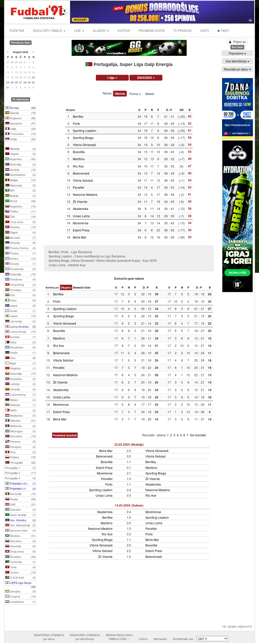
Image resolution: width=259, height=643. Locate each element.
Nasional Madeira (85, 194)
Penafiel (78, 187)
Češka (22, 211)
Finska (22, 253)
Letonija (22, 384)
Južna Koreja (22, 331)
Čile (22, 217)
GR (181, 110)
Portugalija (22, 462)
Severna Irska (22, 530)
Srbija (22, 139)
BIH (22, 190)
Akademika (80, 208)
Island (22, 305)
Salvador (22, 509)
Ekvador (22, 237)
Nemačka (22, 123)
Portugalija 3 (20, 478)
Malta (22, 410)
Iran (22, 295)
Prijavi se (239, 41)
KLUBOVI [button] (99, 30)
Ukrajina (22, 591)
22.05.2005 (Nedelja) (129, 444)
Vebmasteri (160, 639)
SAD (22, 504)
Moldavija (22, 426)
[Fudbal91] (38, 11)
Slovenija (22, 546)
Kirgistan (22, 368)
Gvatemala (22, 269)
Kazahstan (22, 347)
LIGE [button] (78, 30)
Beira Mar (79, 237)
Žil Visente (80, 201)
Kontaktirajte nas (183, 639)
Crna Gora (22, 222)
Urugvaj (22, 596)
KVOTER (124, 30)
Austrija (22, 170)
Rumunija (22, 494)
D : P (169, 110)
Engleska (22, 118)
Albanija (22, 149)
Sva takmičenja (236, 61)
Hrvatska (22, 290)
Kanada (22, 337)
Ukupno (66, 287)
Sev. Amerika (22, 520)
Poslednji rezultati (65, 435)
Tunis (22, 567)
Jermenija (22, 321)
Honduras (22, 279)
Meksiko (22, 420)
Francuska (22, 134)
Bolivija (22, 196)
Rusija (22, 499)
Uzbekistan (22, 602)
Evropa (22, 108)
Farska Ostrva (22, 248)
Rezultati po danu (236, 69)
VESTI (204, 30)
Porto (76, 123)
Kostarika (22, 379)
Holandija (22, 274)
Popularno (236, 53)
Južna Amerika (22, 326)
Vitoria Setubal (83, 180)
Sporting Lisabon (84, 130)
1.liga (111, 77)
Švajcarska (22, 551)
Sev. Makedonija (22, 525)
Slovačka (22, 541)
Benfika (78, 116)
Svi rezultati (198, 435)
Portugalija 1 (20, 468)
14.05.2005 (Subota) (129, 505)
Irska (22, 300)
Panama (22, 441)
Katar (22, 342)
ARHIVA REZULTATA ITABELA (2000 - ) (119, 637)
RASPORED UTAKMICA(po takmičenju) (85, 637)
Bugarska (22, 206)
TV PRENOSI (182, 30)
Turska (22, 572)
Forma (134, 93)
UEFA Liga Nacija (22, 583)
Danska (22, 227)
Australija (22, 164)
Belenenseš (81, 173)
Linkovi (143, 639)
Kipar (22, 363)
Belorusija (22, 185)
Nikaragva (22, 431)
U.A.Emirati (22, 577)
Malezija (22, 405)
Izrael (22, 311)
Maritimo (79, 159)
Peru (22, 452)
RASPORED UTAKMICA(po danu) (49, 637)
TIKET (224, 30)
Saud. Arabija (22, 515)
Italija (22, 129)
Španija (22, 113)
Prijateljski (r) (22, 488)
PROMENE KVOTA (152, 30)
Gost (87, 287)
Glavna (120, 93)
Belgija (22, 180)
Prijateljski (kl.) (22, 483)
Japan (22, 316)
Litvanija (22, 389)
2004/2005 (145, 77)
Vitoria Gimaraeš (84, 144)
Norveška (22, 436)
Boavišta (79, 152)
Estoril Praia (81, 230)
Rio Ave (78, 166)
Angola (22, 154)
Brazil (22, 201)
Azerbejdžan (22, 175)
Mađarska (22, 415)
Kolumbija (22, 373)
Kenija (22, 352)
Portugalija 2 (20, 473)
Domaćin (78, 287)
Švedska (22, 557)
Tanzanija (22, 562)
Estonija (22, 243)
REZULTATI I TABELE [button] (48, 30)
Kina (22, 358)
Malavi (22, 400)
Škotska (22, 536)
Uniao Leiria (81, 216)
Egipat (22, 232)
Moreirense (81, 223)
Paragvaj (22, 447)
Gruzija (22, 263)
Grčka (22, 258)
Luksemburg (22, 394)
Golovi (149, 93)
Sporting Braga (83, 137)
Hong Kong (22, 284)
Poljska (22, 457)
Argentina (22, 159)
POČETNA (17, 30)
